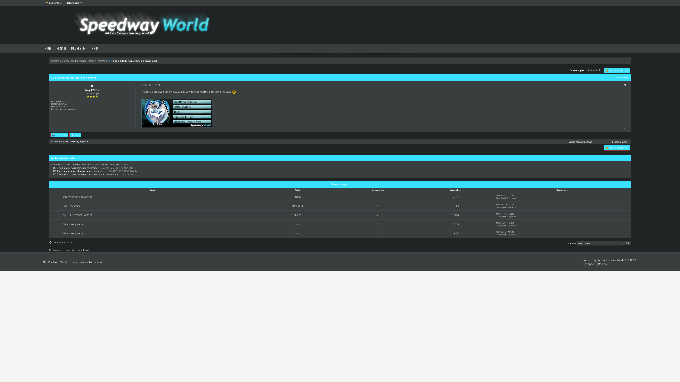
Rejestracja (72, 2)
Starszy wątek (60, 141)
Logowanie (55, 2)
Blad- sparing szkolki (73, 224)
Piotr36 (297, 196)
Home (48, 48)
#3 (625, 85)
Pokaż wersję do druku (63, 242)
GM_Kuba (110, 168)
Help (95, 48)
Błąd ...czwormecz (72, 205)
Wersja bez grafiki (91, 262)
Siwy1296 (90, 90)
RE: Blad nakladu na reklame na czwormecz (76, 167)
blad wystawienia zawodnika (77, 196)
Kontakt (53, 262)
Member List (79, 48)
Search (61, 48)
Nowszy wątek (78, 141)
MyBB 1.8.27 (628, 260)
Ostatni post (501, 198)
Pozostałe (91, 60)
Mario (297, 224)
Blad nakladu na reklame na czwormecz (72, 164)
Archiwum (102, 60)
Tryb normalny (621, 77)
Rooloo (602, 264)
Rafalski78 (297, 205)
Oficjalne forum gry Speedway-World (68, 60)
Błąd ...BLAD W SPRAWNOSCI (78, 215)
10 (377, 233)
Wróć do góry (68, 262)
